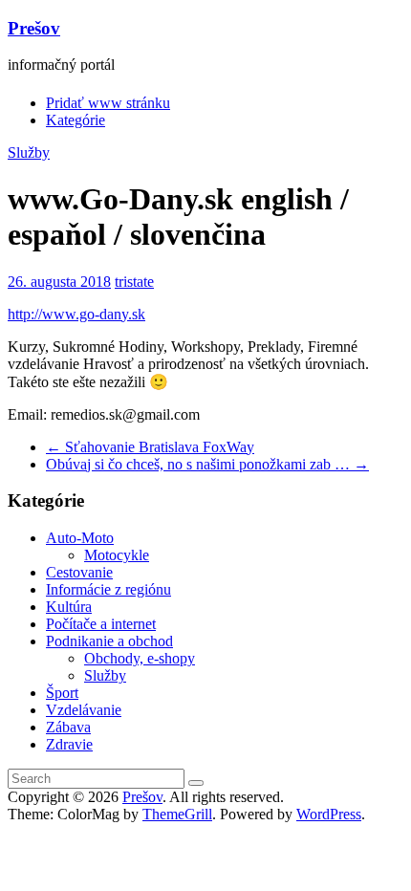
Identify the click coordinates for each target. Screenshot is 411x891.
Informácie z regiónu (108, 589)
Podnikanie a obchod (109, 641)
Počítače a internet (101, 624)
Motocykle (116, 555)
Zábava (68, 727)
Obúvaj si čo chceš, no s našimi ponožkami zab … (207, 464)
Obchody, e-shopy (139, 658)
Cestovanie (79, 572)
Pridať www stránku (108, 103)
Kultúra (69, 606)
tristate (134, 281)
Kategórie (75, 120)
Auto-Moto (80, 538)
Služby (29, 152)
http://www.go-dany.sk (76, 314)
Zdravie (69, 744)
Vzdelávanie (83, 710)
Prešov (34, 28)
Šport (62, 693)
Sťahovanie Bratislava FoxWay (150, 447)
